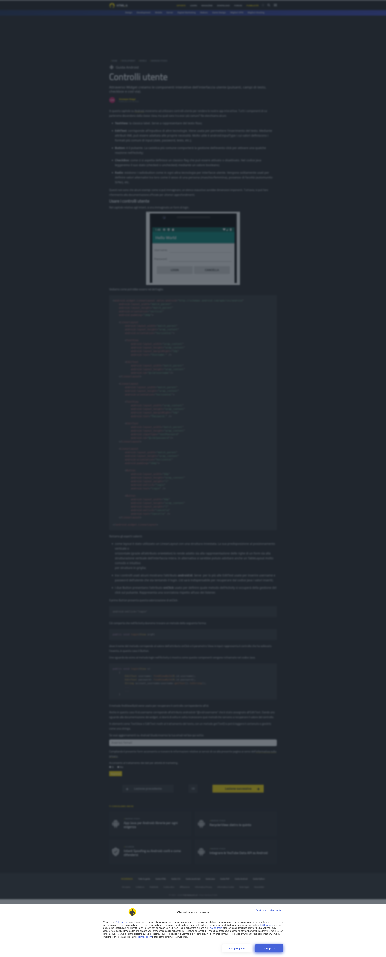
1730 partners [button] (121, 922)
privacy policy (145, 936)
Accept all (269, 948)
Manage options (237, 948)
